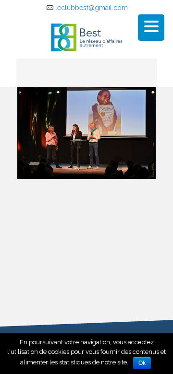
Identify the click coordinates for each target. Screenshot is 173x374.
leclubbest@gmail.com (91, 8)
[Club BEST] (87, 37)
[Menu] (151, 27)
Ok (142, 363)
